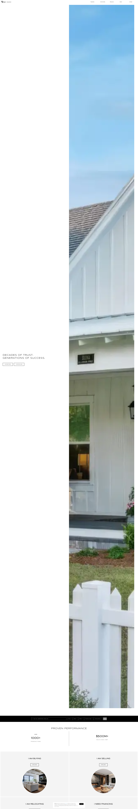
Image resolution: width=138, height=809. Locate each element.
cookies (66, 803)
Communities (102, 1)
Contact (130, 1)
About (121, 1)
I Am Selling (19, 364)
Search (105, 718)
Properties (92, 1)
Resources (112, 1)
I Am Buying (8, 364)
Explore (34, 764)
